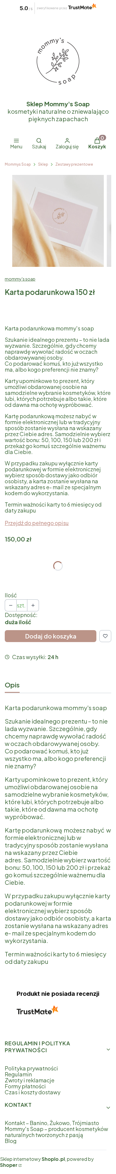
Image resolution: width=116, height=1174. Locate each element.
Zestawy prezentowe (74, 164)
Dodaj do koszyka (50, 636)
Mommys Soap (18, 164)
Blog (11, 1140)
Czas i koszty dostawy (32, 1092)
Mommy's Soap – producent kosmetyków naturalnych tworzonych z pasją (56, 1131)
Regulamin (18, 1074)
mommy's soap (20, 278)
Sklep (43, 164)
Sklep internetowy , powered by (47, 1162)
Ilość (11, 595)
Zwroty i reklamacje (29, 1080)
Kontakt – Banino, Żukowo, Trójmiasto (52, 1122)
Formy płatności (25, 1086)
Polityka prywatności (31, 1068)
